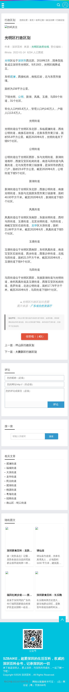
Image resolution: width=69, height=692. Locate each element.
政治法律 (50, 20)
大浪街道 (11, 472)
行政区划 (60, 20)
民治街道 (11, 481)
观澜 (12, 76)
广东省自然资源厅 (41, 305)
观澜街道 (11, 463)
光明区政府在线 (40, 46)
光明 (7, 60)
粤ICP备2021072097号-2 (17, 681)
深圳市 (22, 60)
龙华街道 (11, 476)
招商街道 (11, 498)
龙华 (34, 225)
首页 (32, 20)
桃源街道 (11, 489)
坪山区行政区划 (24, 345)
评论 (55, 404)
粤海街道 (11, 494)
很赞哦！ (31, 336)
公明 (20, 96)
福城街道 (11, 467)
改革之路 (40, 20)
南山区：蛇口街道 (16, 502)
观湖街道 (11, 485)
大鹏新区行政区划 (26, 351)
